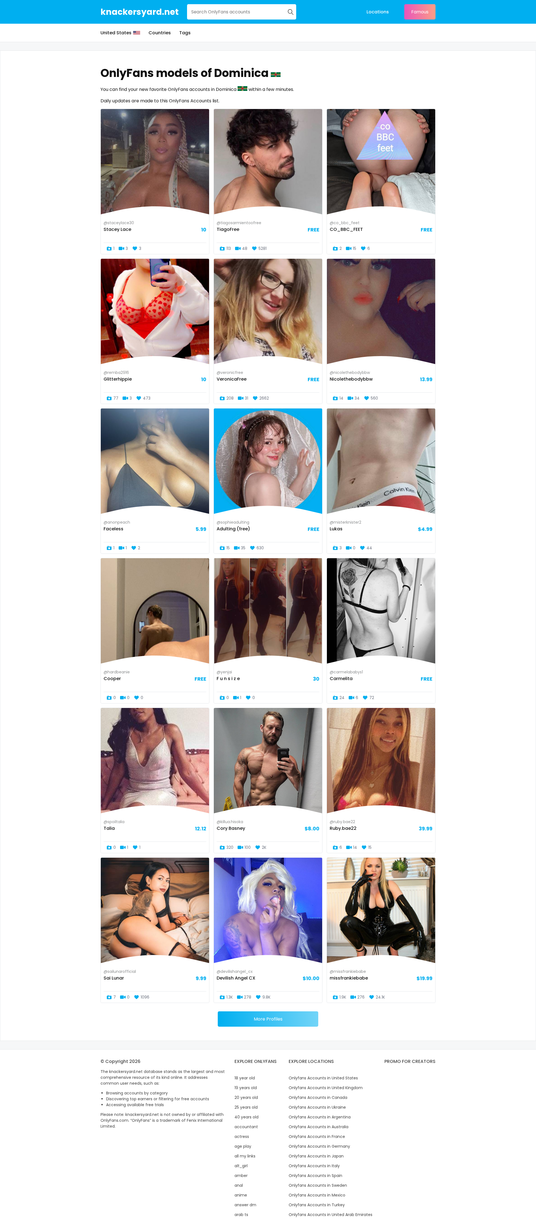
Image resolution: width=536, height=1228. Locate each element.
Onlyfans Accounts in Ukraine (317, 1107)
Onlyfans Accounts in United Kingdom (326, 1088)
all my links (244, 1156)
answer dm (245, 1205)
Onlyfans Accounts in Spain (315, 1175)
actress (241, 1136)
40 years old (246, 1117)
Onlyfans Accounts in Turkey (317, 1205)
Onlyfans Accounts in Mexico (317, 1195)
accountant (246, 1127)
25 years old (246, 1107)
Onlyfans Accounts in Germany (319, 1146)
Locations (378, 12)
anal (238, 1185)
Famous (420, 12)
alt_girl (241, 1166)
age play (242, 1146)
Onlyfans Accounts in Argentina (320, 1117)
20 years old (246, 1097)
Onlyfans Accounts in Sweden (318, 1185)
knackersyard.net (139, 12)
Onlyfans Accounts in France (317, 1136)
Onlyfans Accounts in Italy (314, 1166)
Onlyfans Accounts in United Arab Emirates (330, 1214)
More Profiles (268, 1019)
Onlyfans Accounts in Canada (318, 1097)
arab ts (241, 1214)
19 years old (245, 1088)
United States (115, 33)
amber (241, 1175)
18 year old (244, 1078)
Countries (160, 33)
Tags (185, 33)
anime (240, 1195)
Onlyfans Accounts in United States (323, 1078)
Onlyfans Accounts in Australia (318, 1127)
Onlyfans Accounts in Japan (316, 1156)
